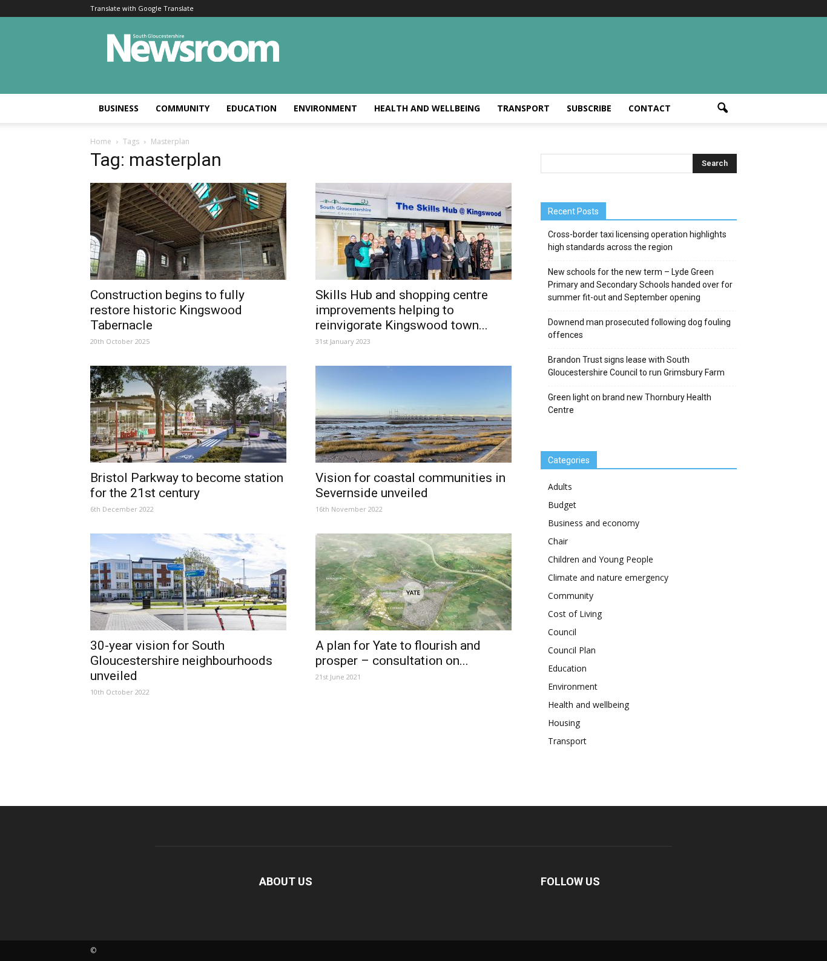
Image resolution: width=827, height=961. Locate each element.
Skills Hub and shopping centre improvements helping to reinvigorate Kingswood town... (401, 310)
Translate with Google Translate (142, 8)
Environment (325, 108)
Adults (560, 486)
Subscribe (589, 108)
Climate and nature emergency (608, 577)
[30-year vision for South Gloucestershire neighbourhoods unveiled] (188, 581)
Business (119, 108)
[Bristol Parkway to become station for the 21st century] (188, 414)
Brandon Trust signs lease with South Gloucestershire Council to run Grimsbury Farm (636, 366)
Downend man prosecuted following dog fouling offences (639, 328)
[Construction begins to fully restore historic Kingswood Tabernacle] (188, 231)
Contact (649, 108)
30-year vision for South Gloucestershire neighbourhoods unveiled (181, 660)
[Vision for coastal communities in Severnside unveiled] (413, 414)
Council (562, 632)
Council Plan (572, 650)
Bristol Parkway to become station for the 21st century (186, 485)
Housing (564, 722)
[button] (722, 108)
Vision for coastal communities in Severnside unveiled (410, 485)
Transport (523, 108)
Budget (562, 504)
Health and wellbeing (427, 108)
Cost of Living (575, 613)
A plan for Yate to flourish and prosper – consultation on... (398, 653)
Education (251, 108)
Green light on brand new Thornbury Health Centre (629, 403)
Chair (558, 541)
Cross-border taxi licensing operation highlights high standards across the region (637, 241)
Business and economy (593, 523)
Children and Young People (600, 559)
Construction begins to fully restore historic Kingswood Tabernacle (167, 310)
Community (182, 108)
